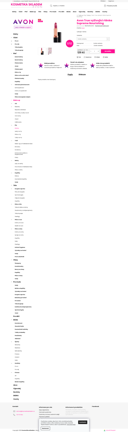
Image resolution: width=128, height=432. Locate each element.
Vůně (15, 37)
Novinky (16, 392)
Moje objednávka (44, 410)
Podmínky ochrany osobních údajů (49, 414)
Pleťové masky (19, 78)
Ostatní (17, 357)
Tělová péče (19, 47)
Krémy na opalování (21, 91)
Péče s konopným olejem (22, 97)
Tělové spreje (19, 50)
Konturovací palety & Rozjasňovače (21, 153)
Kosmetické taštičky (21, 329)
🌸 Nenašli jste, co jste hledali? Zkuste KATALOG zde (26, 1)
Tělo (15, 185)
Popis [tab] (70, 74)
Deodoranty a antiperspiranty (23, 210)
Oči (16, 103)
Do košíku (108, 51)
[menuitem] (14, 12)
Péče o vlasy (18, 275)
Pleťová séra (19, 63)
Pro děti (16, 316)
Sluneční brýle (19, 326)
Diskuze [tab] (82, 74)
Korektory (18, 150)
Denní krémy (19, 57)
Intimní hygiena (20, 247)
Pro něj (17, 44)
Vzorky (16, 399)
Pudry (16, 157)
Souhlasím (82, 422)
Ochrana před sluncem (22, 84)
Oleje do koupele (20, 198)
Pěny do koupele (20, 192)
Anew (16, 66)
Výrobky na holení (20, 250)
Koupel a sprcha (20, 189)
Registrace (111, 1)
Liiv (15, 375)
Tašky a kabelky (20, 332)
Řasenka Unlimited (20, 110)
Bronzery (17, 147)
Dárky (15, 34)
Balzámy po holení (21, 297)
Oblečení (17, 338)
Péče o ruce (18, 219)
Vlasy (15, 260)
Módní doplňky (19, 382)
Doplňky (17, 81)
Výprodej (17, 388)
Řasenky (17, 107)
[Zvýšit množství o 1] (98, 51)
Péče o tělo (18, 204)
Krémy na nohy (19, 232)
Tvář (16, 140)
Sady (16, 94)
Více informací (71, 424)
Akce (15, 385)
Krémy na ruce (19, 223)
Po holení (18, 301)
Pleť (14, 53)
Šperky (17, 342)
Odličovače (18, 122)
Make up (16, 100)
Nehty (17, 160)
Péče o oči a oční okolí (22, 75)
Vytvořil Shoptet (111, 430)
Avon (83, 28)
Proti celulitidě (19, 257)
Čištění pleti (19, 69)
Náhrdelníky (18, 351)
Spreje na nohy (19, 235)
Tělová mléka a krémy (21, 207)
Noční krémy (19, 60)
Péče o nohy (18, 229)
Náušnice (17, 348)
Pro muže (17, 282)
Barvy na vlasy (19, 269)
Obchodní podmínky (45, 412)
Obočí (16, 119)
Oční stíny (18, 116)
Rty (16, 125)
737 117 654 (19, 415)
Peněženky (18, 335)
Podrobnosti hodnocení (102, 26)
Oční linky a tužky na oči (22, 113)
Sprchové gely (19, 195)
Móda (15, 320)
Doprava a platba (44, 417)
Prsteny (17, 354)
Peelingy (17, 216)
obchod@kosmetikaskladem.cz (25, 411)
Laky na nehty (19, 163)
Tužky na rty (18, 137)
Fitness (17, 372)
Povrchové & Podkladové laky (23, 167)
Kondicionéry (19, 266)
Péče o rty (18, 72)
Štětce (17, 176)
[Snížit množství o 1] (91, 51)
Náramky (17, 345)
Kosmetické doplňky (21, 179)
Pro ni (16, 41)
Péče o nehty (19, 170)
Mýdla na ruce (19, 226)
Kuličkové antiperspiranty (23, 307)
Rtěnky (17, 128)
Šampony (18, 263)
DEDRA (16, 395)
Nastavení (45, 428)
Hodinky (17, 363)
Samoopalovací (19, 88)
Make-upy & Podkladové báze (23, 144)
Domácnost (18, 323)
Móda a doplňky (20, 288)
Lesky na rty (18, 131)
